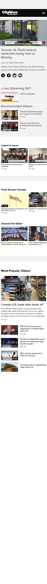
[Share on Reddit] (14, 75)
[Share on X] (3, 75)
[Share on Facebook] (9, 75)
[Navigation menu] (44, 13)
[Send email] (20, 75)
